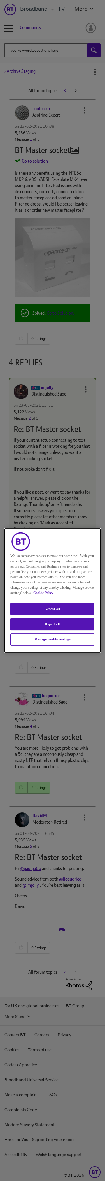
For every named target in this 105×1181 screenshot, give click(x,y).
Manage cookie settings (52, 639)
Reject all (52, 624)
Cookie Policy (43, 593)
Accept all (52, 608)
